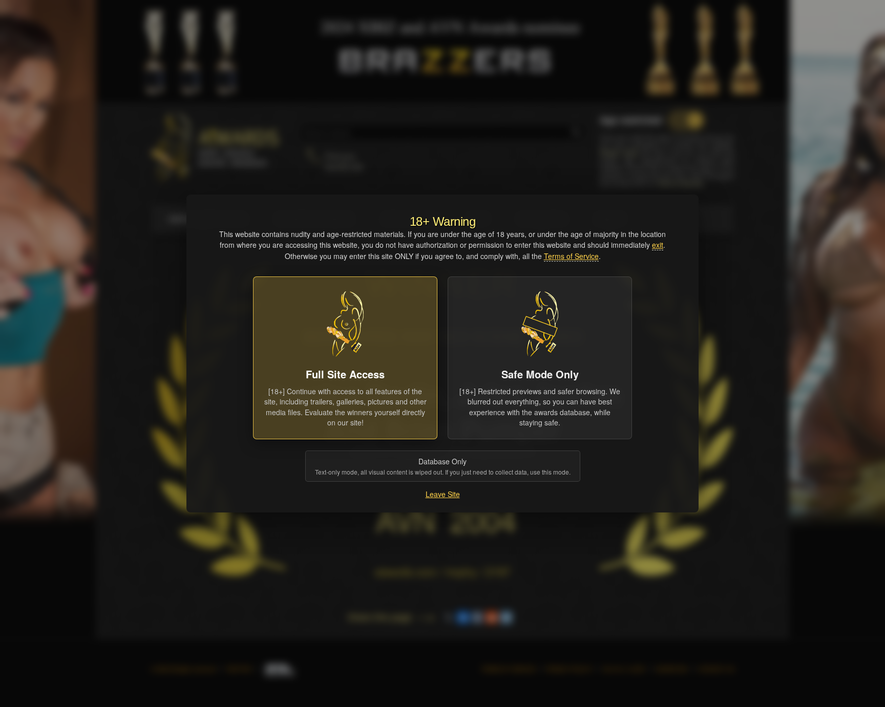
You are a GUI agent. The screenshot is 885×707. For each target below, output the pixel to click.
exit (657, 245)
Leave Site (443, 494)
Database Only (443, 466)
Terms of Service (571, 256)
